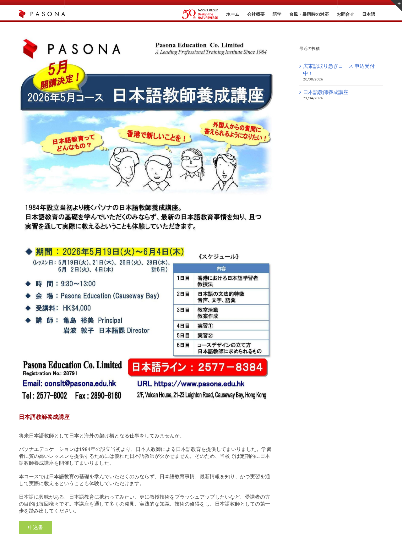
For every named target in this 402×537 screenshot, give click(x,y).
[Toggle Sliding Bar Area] (396, 5)
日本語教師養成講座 (325, 92)
